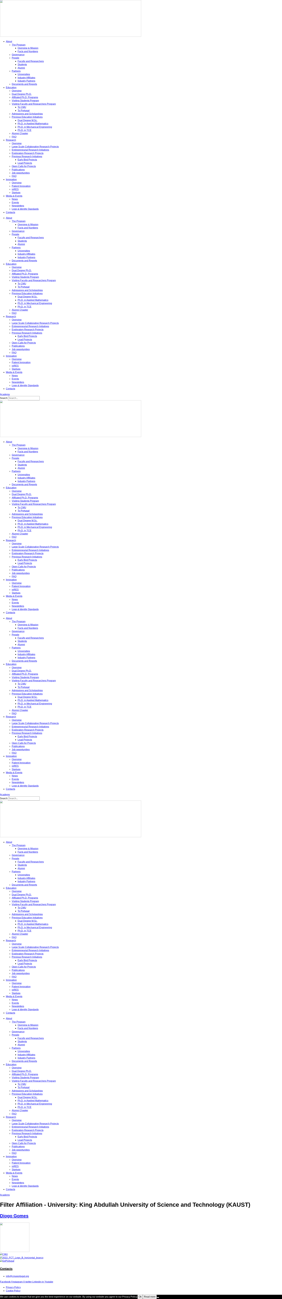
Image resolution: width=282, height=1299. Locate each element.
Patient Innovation (21, 186)
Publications (18, 169)
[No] (158, 1297)
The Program (18, 45)
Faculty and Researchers (31, 61)
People (15, 58)
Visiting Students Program (25, 100)
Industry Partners (26, 81)
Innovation (11, 179)
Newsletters (18, 205)
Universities (24, 74)
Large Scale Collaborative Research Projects (35, 146)
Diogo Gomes (14, 1215)
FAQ (14, 137)
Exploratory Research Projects (27, 153)
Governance (18, 54)
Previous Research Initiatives (27, 156)
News (15, 199)
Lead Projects (25, 163)
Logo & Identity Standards (25, 209)
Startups (16, 192)
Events (15, 202)
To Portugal (24, 110)
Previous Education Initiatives (27, 117)
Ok (140, 1296)
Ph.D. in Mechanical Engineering (35, 127)
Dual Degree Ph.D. (22, 94)
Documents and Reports (24, 84)
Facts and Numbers (28, 51)
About (9, 41)
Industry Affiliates (26, 77)
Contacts (10, 212)
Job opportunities (21, 173)
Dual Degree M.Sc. (27, 120)
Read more (150, 1296)
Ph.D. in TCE (24, 130)
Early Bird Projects (27, 159)
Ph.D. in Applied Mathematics (33, 123)
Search (3, 398)
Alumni (21, 68)
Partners (16, 71)
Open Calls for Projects (24, 166)
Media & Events (14, 196)
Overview (17, 90)
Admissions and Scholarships (27, 114)
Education (11, 87)
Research (11, 140)
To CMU (22, 107)
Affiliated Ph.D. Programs (25, 97)
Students (22, 64)
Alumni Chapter (20, 133)
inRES (15, 189)
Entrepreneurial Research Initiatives (30, 150)
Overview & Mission (28, 48)
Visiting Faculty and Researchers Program (34, 104)
